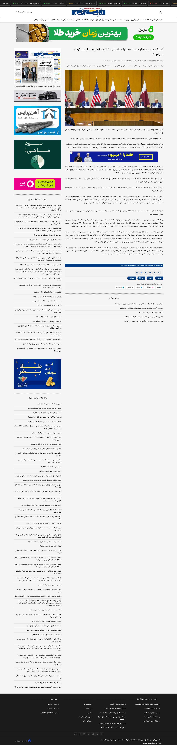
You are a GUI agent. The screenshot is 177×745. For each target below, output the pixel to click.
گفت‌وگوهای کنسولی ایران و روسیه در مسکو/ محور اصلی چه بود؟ (38, 476)
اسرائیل (131, 278)
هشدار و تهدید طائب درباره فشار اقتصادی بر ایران (44, 421)
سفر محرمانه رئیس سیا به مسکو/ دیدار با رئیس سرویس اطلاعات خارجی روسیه (39, 438)
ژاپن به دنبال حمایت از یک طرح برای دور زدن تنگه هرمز (42, 344)
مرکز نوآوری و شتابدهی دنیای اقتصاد (112, 713)
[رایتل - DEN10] (37, 184)
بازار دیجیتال (100, 20)
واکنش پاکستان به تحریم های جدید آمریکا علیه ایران (43, 523)
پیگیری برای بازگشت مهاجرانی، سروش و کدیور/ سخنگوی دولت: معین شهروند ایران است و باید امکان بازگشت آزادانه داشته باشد (39, 215)
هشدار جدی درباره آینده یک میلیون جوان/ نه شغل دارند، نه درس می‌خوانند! (38, 349)
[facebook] (154, 273)
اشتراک (89, 713)
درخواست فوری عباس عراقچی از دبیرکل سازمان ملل (44, 239)
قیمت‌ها (71, 20)
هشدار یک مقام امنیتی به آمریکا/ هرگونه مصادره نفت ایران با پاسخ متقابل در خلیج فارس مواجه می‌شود (38, 558)
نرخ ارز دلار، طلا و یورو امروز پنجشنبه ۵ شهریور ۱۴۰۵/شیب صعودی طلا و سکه (38, 486)
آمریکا (141, 278)
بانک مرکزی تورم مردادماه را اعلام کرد (48, 317)
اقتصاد (146, 20)
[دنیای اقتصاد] (88, 12)
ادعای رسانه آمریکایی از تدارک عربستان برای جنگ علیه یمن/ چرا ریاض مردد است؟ (38, 311)
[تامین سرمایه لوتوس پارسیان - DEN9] (37, 154)
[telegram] (141, 273)
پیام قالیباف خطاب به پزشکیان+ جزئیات (48, 683)
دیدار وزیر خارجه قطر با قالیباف (50, 467)
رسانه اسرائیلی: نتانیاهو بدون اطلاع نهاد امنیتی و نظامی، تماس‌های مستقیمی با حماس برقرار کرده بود (38, 259)
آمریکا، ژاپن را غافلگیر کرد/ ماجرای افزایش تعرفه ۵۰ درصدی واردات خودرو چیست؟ (39, 640)
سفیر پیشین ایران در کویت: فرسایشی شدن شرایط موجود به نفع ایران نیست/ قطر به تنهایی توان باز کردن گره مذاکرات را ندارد (37, 245)
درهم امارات (126, 3)
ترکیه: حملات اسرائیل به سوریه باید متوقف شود (45, 610)
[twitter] (150, 273)
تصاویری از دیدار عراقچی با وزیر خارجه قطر (46, 634)
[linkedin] (146, 273)
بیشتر (36, 20)
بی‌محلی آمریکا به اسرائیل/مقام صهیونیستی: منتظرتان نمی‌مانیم (141, 308)
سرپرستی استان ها (85, 717)
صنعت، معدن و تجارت (114, 20)
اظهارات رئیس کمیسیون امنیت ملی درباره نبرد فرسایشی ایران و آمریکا (37, 687)
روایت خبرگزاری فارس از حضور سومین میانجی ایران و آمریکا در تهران (37, 596)
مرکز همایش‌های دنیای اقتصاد (114, 708)
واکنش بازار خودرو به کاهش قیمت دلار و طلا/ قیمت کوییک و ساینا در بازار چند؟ (38, 663)
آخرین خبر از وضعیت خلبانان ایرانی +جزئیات (46, 433)
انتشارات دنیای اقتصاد (117, 704)
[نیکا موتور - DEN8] (37, 96)
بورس (127, 20)
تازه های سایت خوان (37, 398)
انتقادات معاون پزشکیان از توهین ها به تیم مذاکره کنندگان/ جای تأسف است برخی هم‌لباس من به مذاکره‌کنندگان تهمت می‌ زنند (39, 579)
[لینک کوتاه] (159, 273)
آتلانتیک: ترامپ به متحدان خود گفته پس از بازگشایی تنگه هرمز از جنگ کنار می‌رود (38, 615)
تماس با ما (87, 704)
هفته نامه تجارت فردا (151, 717)
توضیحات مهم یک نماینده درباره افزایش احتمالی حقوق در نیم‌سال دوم (38, 677)
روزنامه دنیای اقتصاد (151, 708)
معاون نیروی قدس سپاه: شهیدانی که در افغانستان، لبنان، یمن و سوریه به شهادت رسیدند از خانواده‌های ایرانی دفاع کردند (39, 656)
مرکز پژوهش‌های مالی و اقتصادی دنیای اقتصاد (111, 718)
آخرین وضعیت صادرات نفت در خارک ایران (46, 621)
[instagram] (101, 734)
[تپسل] (71, 153)
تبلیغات (88, 708)
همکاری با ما (86, 721)
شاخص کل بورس (74, 3)
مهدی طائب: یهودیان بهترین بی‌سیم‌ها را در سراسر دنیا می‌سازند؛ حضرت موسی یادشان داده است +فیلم (39, 229)
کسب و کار (44, 20)
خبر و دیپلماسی (156, 20)
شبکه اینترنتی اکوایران (151, 713)
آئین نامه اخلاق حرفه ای (49, 713)
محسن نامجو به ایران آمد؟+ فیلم (49, 585)
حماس (159, 278)
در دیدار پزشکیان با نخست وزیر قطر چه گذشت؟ (44, 417)
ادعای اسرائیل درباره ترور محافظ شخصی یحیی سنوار (43, 630)
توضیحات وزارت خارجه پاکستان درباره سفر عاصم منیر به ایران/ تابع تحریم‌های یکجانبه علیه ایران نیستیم (38, 252)
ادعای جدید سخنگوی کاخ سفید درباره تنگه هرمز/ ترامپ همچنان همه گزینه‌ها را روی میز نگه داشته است (38, 536)
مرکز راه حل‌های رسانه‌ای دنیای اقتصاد (112, 723)
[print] (137, 273)
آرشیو (64, 20)
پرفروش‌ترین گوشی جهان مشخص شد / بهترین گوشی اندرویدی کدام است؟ (37, 279)
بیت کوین (101, 3)
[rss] (88, 734)
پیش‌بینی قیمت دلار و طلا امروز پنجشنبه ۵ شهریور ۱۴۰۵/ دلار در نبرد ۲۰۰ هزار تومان (37, 222)
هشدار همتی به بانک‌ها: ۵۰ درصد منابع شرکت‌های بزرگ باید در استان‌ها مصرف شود (39, 461)
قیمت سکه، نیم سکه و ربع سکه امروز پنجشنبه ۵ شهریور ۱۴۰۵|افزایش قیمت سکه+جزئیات (39, 499)
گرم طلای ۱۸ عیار (19, 3)
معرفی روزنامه (52, 704)
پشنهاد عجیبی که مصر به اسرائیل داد (150, 312)
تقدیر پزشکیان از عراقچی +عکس (50, 471)
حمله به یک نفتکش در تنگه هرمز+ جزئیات (46, 301)
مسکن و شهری (136, 20)
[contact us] (80, 734)
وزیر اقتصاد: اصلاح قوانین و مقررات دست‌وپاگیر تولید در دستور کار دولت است (38, 529)
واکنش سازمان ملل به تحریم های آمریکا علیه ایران (44, 408)
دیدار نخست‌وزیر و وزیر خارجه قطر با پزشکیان (45, 444)
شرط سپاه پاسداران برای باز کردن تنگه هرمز (46, 321)
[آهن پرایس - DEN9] (37, 120)
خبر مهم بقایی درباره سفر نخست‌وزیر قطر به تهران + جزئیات (40, 265)
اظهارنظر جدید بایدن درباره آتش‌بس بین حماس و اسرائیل (143, 321)
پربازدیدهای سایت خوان (37, 199)
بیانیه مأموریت (52, 708)
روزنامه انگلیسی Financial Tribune (113, 727)
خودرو (92, 20)
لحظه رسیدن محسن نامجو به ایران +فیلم (47, 413)
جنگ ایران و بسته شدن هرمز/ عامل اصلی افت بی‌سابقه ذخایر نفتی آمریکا (38, 551)
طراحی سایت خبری (23, 741)
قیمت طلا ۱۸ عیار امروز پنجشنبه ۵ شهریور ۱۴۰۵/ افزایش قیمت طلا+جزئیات (40, 511)
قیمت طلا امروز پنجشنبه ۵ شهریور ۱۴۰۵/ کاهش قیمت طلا (41, 505)
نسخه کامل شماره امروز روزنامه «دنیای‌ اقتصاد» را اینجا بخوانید (37, 86)
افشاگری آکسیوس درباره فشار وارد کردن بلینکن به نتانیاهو (143, 317)
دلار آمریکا (46, 3)
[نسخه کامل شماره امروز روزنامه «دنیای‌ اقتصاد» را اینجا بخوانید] (37, 66)
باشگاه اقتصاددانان (82, 20)
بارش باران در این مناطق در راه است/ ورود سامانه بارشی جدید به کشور (39, 590)
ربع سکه (173, 3)
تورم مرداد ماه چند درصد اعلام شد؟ (49, 404)
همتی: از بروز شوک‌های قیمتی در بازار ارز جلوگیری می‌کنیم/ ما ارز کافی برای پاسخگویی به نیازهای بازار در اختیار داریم (39, 670)
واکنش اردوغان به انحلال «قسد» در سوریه (47, 296)
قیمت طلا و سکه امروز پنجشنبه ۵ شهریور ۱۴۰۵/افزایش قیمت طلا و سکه (38, 517)
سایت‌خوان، (153, 265)
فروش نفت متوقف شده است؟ (50, 546)
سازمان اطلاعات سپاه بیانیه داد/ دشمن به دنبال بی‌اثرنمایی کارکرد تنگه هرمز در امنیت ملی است (38, 427)
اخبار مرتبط (113, 298)
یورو (151, 3)
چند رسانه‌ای (55, 20)
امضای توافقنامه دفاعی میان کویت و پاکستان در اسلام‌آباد (41, 449)
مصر (150, 278)
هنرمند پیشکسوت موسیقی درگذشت (49, 305)
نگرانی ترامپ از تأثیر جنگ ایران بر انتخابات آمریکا (44, 542)
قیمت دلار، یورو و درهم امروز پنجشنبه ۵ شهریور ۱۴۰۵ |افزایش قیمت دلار (37, 492)
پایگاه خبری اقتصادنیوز (150, 721)
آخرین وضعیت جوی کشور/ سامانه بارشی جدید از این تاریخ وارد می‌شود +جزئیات (39, 327)
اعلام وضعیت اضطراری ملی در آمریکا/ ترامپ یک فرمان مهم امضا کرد (37, 339)
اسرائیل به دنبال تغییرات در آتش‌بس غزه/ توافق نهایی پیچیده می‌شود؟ (139, 304)
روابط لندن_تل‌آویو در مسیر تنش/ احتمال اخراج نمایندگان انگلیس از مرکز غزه (38, 454)
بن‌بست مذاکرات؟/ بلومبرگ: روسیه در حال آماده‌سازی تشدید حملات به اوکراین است (38, 333)
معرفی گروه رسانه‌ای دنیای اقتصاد (146, 704)
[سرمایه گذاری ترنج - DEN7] (88, 33)
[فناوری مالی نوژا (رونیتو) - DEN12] (37, 374)
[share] (84, 734)
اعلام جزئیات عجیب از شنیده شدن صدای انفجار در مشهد (42, 480)
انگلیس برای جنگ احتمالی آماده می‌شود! (47, 292)
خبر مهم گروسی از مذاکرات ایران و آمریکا (47, 235)
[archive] (75, 734)
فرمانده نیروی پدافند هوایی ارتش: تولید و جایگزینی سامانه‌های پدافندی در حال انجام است (40, 286)
